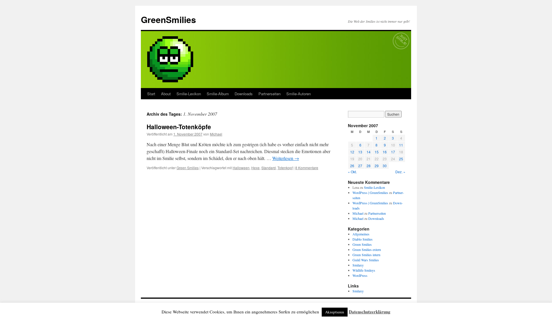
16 (385, 151)
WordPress (359, 275)
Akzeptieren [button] (334, 312)
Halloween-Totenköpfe (179, 126)
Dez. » (400, 171)
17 (393, 151)
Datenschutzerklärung (369, 311)
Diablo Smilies (362, 239)
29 (377, 165)
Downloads (244, 93)
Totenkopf (285, 167)
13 (360, 151)
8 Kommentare (306, 167)
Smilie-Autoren (298, 93)
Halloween (241, 167)
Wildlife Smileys (363, 270)
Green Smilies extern (366, 249)
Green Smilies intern (366, 254)
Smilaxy (358, 265)
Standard (268, 167)
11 (401, 144)
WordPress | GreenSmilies (370, 192)
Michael (216, 134)
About (166, 93)
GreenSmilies (168, 19)
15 (377, 151)
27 (360, 165)
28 (369, 165)
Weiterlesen (285, 158)
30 (385, 165)
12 (352, 151)
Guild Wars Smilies (365, 260)
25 (401, 158)
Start (151, 93)
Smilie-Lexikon (189, 93)
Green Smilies (188, 167)
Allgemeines (360, 234)
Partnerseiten (269, 93)
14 (369, 151)
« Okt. (352, 171)
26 (352, 165)
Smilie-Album (218, 93)
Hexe (255, 167)
